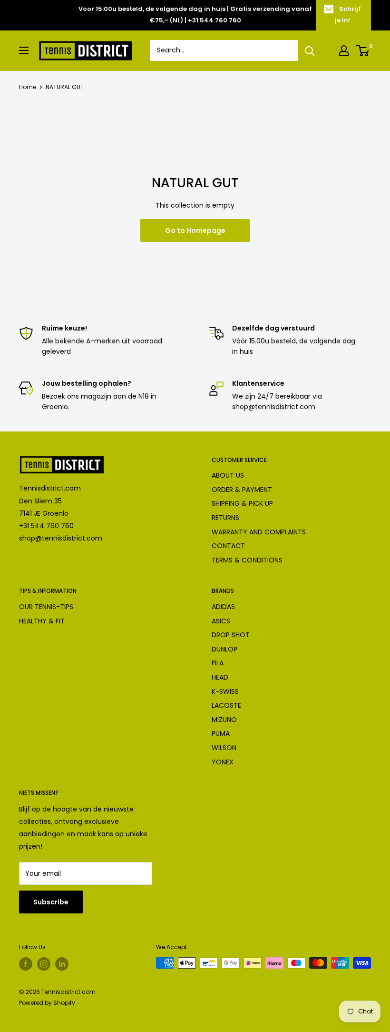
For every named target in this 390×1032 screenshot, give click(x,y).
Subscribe (50, 902)
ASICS (221, 621)
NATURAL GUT (65, 87)
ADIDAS (223, 606)
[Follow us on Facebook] (25, 964)
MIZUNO (224, 719)
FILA (218, 663)
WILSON (224, 747)
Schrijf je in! (348, 14)
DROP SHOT (231, 635)
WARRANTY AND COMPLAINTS (259, 532)
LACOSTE (226, 705)
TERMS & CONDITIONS (247, 560)
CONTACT (228, 546)
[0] (363, 50)
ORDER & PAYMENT (242, 489)
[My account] (344, 50)
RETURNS (225, 517)
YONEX (223, 762)
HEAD (220, 677)
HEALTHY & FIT (42, 621)
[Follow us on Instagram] (43, 964)
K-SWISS (225, 691)
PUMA (221, 733)
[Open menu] (24, 50)
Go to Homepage (195, 230)
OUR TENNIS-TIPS (46, 606)
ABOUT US (228, 475)
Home (27, 87)
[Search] (310, 50)
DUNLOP (224, 649)
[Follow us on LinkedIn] (61, 964)
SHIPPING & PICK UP (242, 503)
